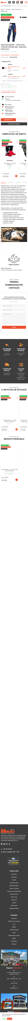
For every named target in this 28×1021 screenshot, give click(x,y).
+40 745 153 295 (7, 849)
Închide (4, 1018)
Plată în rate (14, 897)
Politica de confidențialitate (14, 891)
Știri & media (14, 905)
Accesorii (14, 944)
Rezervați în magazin (14, 124)
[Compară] (24, 119)
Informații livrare (14, 894)
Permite (9, 1018)
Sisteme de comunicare (14, 921)
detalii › (24, 68)
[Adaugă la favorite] (19, 119)
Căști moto (14, 918)
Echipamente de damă (14, 935)
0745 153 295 (14, 983)
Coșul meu (14, 877)
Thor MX (8, 9)
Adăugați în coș (8, 119)
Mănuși (14, 927)
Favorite (14, 880)
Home (2, 9)
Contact (14, 902)
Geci (14, 924)
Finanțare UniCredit (14, 908)
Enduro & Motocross (16, 9)
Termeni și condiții (14, 888)
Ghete (14, 932)
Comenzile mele (14, 882)
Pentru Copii (4, 11)
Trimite (14, 327)
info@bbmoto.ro (14, 988)
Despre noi (14, 900)
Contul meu (14, 874)
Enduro (14, 938)
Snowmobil (14, 941)
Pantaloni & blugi (14, 929)
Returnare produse (14, 885)
